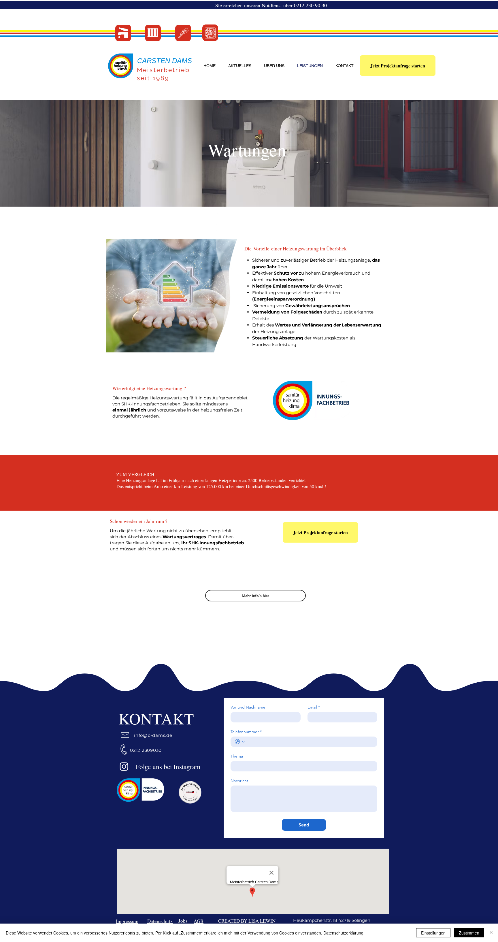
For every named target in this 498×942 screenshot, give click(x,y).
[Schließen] (491, 932)
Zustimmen (469, 933)
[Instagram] (124, 766)
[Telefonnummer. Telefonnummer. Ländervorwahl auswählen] (240, 741)
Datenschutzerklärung (343, 933)
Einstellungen (433, 933)
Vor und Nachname (248, 707)
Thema (237, 756)
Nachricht (239, 780)
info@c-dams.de (153, 735)
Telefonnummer (246, 731)
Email (314, 707)
